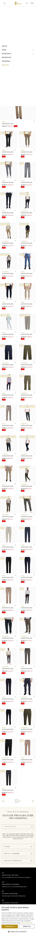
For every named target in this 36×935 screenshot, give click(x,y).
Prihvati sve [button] (9, 926)
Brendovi (7, 57)
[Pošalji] (31, 826)
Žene (4, 50)
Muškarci (7, 53)
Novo (4, 46)
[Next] (32, 801)
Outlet (5, 65)
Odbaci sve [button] (26, 926)
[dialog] (18, 919)
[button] (4, 3)
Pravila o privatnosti (26, 923)
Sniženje (6, 61)
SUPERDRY (24, 211)
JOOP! (4, 121)
